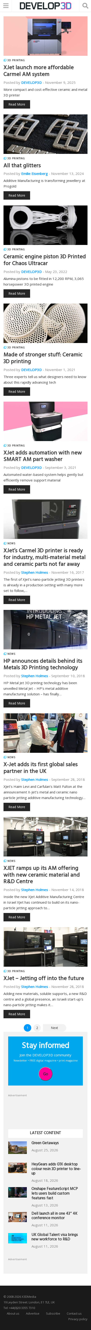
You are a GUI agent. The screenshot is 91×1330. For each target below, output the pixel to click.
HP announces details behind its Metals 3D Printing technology (43, 665)
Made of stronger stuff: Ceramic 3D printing (43, 359)
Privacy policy (78, 1319)
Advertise (32, 1313)
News (11, 543)
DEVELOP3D (31, 82)
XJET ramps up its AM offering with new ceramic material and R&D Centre (42, 875)
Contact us (74, 1313)
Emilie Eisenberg (34, 173)
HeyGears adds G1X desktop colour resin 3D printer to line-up (56, 1169)
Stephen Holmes (34, 572)
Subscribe (53, 1313)
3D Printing (16, 60)
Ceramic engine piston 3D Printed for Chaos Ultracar (45, 260)
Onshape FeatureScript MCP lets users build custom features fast (55, 1194)
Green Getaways (45, 1143)
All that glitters (22, 166)
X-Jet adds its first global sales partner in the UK (41, 768)
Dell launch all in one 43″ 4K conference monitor (54, 1216)
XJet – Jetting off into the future (44, 979)
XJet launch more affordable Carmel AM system (39, 71)
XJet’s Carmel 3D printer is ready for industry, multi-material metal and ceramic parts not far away (45, 558)
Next (54, 1028)
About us (13, 1313)
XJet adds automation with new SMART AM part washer (43, 457)
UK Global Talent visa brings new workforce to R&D (55, 1238)
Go (45, 1073)
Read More (16, 104)
